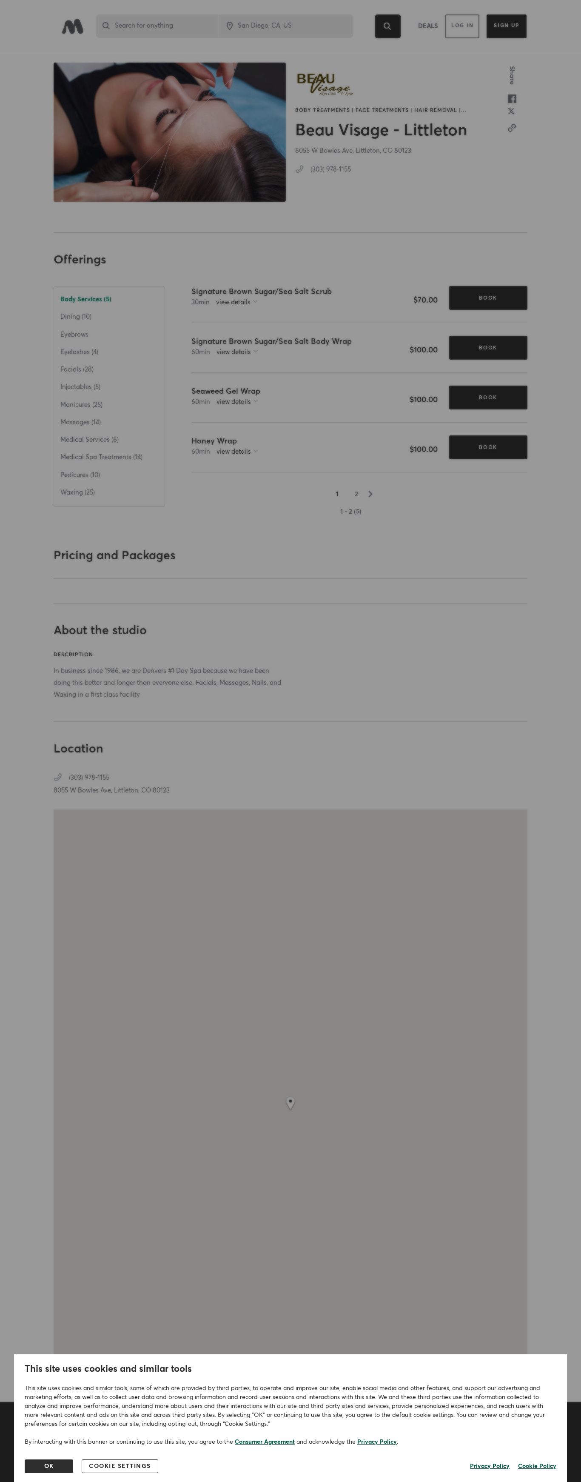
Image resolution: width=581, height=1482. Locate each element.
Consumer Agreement (265, 1442)
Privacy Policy (377, 1442)
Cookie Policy (537, 1466)
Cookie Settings (120, 1466)
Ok (49, 1466)
